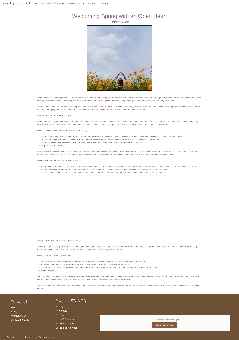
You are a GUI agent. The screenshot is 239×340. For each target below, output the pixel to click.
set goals (81, 247)
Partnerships (74, 3)
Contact (103, 3)
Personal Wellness (51, 3)
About (91, 3)
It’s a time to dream (68, 247)
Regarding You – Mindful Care (20, 3)
